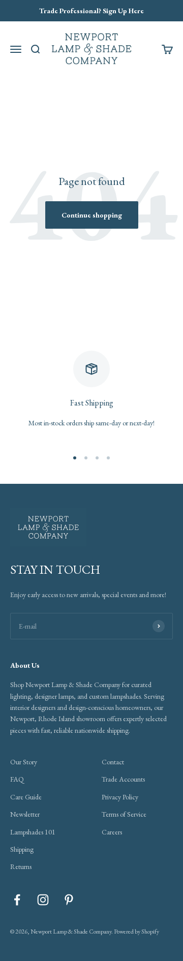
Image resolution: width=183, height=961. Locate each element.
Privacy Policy (120, 796)
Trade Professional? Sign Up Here (91, 10)
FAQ (17, 779)
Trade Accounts (123, 779)
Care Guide (26, 796)
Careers (112, 831)
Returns (21, 866)
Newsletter (25, 814)
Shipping (22, 849)
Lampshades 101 (32, 831)
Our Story (23, 761)
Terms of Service (124, 814)
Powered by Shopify (136, 931)
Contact (113, 761)
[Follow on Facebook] (17, 900)
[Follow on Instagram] (43, 900)
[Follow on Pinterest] (69, 900)
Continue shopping (92, 215)
